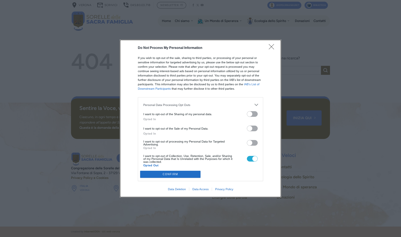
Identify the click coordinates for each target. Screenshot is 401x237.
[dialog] (200, 118)
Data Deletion (177, 189)
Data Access (200, 189)
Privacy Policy (224, 189)
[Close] (273, 48)
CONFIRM (170, 174)
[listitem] (200, 105)
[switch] (252, 114)
